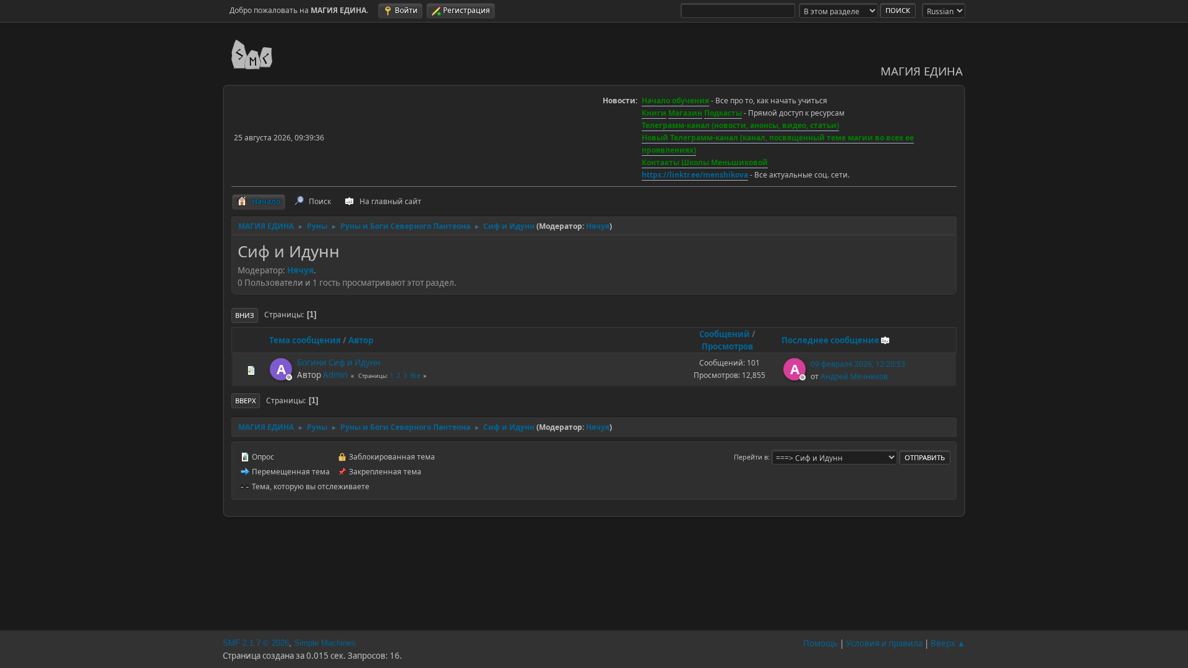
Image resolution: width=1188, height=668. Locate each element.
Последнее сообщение (830, 340)
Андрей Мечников (854, 376)
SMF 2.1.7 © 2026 (256, 643)
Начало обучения (675, 100)
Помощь (820, 643)
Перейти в (751, 456)
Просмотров (727, 346)
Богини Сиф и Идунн (338, 362)
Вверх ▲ (948, 643)
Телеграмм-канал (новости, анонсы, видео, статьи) (740, 125)
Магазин (685, 113)
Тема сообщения (305, 340)
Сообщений (724, 334)
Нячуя (597, 226)
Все (415, 375)
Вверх (245, 400)
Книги (654, 113)
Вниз (244, 315)
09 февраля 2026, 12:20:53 (858, 364)
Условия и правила (884, 643)
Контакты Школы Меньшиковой (705, 162)
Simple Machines (325, 643)
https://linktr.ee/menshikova (695, 174)
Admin (335, 374)
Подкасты (723, 113)
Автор (360, 340)
